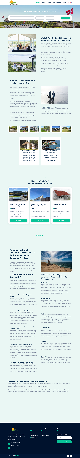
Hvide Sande (45, 283)
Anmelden (63, 441)
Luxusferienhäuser (34, 435)
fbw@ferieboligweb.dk (15, 448)
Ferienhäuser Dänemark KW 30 (29, 158)
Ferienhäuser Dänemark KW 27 (29, 154)
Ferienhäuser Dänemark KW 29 (29, 157)
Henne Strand (45, 299)
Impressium (44, 432)
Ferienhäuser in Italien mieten (50, 154)
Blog (54, 2)
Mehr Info (18, 220)
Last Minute (58, 2)
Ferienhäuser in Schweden (51, 158)
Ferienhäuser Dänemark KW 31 (29, 160)
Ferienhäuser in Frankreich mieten (50, 155)
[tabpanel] (40, 18)
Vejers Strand (45, 327)
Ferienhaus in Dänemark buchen (47, 58)
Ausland (49, 2)
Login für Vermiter (45, 435)
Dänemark (43, 2)
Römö (43, 313)
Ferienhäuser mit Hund (33, 438)
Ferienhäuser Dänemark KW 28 (29, 155)
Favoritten (64, 2)
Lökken (43, 342)
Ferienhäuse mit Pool (35, 432)
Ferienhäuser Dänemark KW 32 (29, 161)
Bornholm (44, 356)
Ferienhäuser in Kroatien (50, 161)
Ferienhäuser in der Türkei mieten (50, 157)
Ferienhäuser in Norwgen (51, 160)
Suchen (66, 17)
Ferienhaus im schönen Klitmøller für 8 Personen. (60, 203)
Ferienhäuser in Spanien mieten (51, 152)
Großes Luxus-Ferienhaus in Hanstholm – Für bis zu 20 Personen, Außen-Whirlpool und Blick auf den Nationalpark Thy (39, 205)
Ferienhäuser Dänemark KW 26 (29, 152)
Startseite (38, 2)
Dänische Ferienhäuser (45, 69)
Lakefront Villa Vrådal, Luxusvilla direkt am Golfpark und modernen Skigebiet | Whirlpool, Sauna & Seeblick (18, 205)
